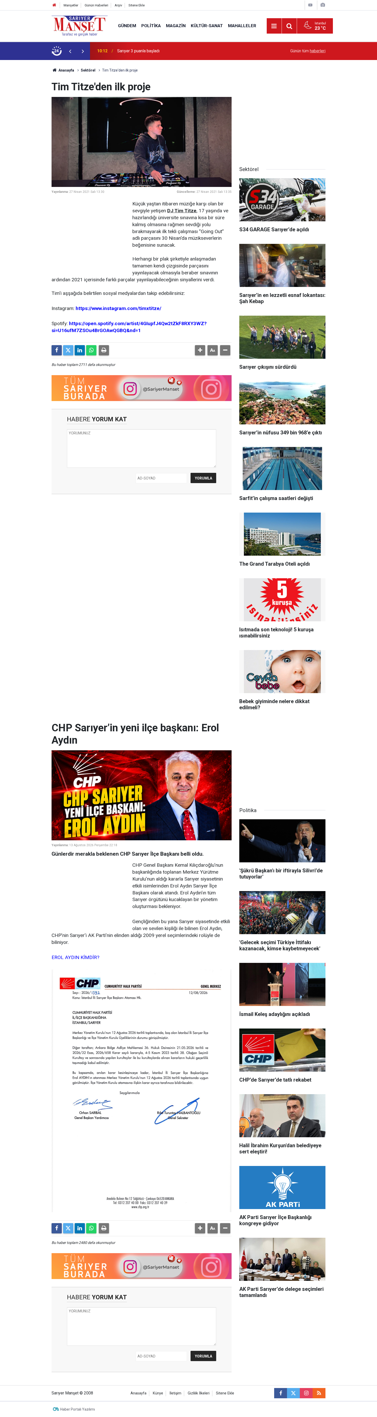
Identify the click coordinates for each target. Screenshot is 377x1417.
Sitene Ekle (136, 5)
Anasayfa (66, 70)
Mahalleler (242, 25)
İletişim (175, 1393)
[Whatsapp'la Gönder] (91, 350)
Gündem (127, 25)
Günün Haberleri (96, 5)
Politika (151, 25)
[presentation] (70, 51)
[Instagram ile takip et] (306, 1393)
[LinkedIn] (80, 350)
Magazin (176, 25)
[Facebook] (57, 350)
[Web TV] (310, 5)
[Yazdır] (104, 350)
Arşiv (118, 5)
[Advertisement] (27, 137)
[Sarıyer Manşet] (80, 25)
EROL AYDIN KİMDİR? (75, 957)
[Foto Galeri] (322, 5)
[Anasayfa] (54, 5)
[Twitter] (68, 350)
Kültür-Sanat (207, 25)
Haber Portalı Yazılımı (77, 1409)
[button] (200, 350)
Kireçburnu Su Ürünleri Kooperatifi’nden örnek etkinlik (164, 50)
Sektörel (88, 70)
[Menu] (274, 26)
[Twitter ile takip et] (293, 1393)
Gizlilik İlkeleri (199, 1393)
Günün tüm (307, 50)
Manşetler (71, 5)
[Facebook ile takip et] (280, 1393)
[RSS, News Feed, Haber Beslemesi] (319, 1393)
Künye (158, 1393)
